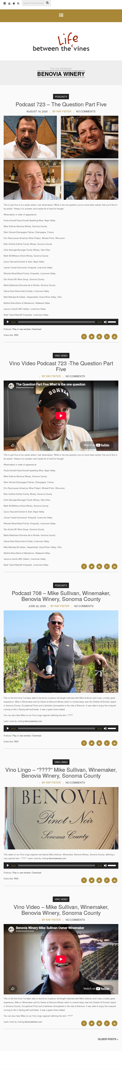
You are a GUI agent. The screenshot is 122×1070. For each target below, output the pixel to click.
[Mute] (105, 322)
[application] (61, 322)
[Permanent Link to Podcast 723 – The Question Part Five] (61, 198)
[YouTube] (9, 3)
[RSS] (18, 3)
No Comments (85, 111)
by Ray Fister (61, 111)
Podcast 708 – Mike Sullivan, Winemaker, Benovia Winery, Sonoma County (61, 596)
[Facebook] (5, 3)
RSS (16, 334)
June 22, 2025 (37, 606)
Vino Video (61, 355)
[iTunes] (14, 3)
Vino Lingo (61, 762)
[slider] (112, 322)
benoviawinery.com (33, 721)
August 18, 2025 (37, 111)
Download (36, 329)
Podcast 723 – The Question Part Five (61, 104)
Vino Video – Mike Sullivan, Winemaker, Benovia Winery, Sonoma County (61, 909)
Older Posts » (108, 1039)
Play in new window (21, 329)
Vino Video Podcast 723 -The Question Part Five (61, 366)
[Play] (7, 322)
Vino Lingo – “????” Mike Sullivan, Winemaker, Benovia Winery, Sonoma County (61, 772)
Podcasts (61, 96)
